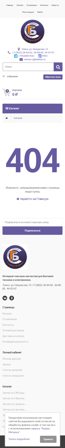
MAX (45, 56)
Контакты (44, 5)
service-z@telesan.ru (35, 59)
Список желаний (12, 370)
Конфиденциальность (15, 341)
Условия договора (13, 330)
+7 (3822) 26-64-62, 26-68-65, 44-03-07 (33, 52)
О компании (32, 5)
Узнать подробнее (19, 439)
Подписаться (32, 230)
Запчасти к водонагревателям (14, 404)
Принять (48, 439)
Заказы (6, 364)
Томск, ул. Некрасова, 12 (35, 49)
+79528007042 (26, 56)
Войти (40, 12)
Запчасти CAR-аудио (14, 392)
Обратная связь (53, 77)
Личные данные (11, 358)
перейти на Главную (33, 199)
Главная (9, 5)
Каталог (20, 5)
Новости (55, 5)
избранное (12, 76)
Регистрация (28, 12)
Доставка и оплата (13, 336)
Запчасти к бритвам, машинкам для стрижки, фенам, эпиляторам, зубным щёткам (14, 398)
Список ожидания (13, 375)
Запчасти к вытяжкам (14, 409)
